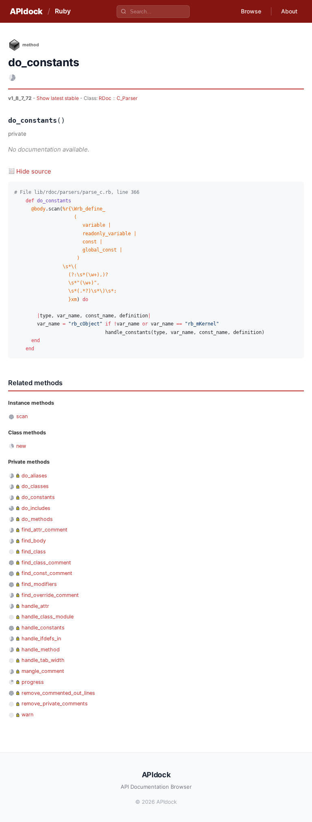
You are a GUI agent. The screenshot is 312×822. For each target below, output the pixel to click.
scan (22, 416)
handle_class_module (48, 617)
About (289, 11)
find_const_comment (47, 573)
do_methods (37, 519)
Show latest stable (58, 98)
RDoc (105, 98)
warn (27, 714)
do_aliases (34, 476)
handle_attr (35, 606)
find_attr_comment (44, 530)
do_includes (36, 508)
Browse (251, 11)
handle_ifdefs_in (41, 638)
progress (33, 682)
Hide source (33, 171)
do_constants (38, 497)
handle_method (41, 649)
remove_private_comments (55, 704)
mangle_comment (43, 671)
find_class (34, 552)
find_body (34, 541)
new (21, 446)
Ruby (63, 11)
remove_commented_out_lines (58, 693)
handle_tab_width (43, 660)
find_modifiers (39, 584)
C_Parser (127, 98)
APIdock (26, 11)
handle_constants (43, 628)
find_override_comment (50, 595)
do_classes (35, 486)
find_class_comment (46, 563)
